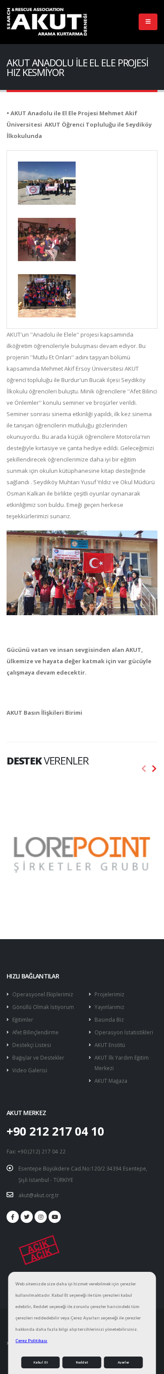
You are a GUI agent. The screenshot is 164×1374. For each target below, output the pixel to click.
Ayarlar (123, 1362)
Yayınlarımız (109, 1006)
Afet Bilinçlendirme (35, 1032)
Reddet (82, 1362)
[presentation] (144, 768)
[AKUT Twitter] (27, 1217)
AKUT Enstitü (109, 1044)
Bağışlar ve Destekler (38, 1057)
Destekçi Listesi (31, 1044)
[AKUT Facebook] (13, 1217)
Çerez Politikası (31, 1340)
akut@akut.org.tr (38, 1194)
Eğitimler (22, 1019)
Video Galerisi (29, 1070)
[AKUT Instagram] (41, 1217)
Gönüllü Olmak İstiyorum (43, 1006)
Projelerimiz (109, 994)
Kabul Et (40, 1362)
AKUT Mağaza (110, 1080)
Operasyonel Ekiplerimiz (42, 994)
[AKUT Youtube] (55, 1217)
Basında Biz (109, 1019)
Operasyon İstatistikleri (123, 1032)
